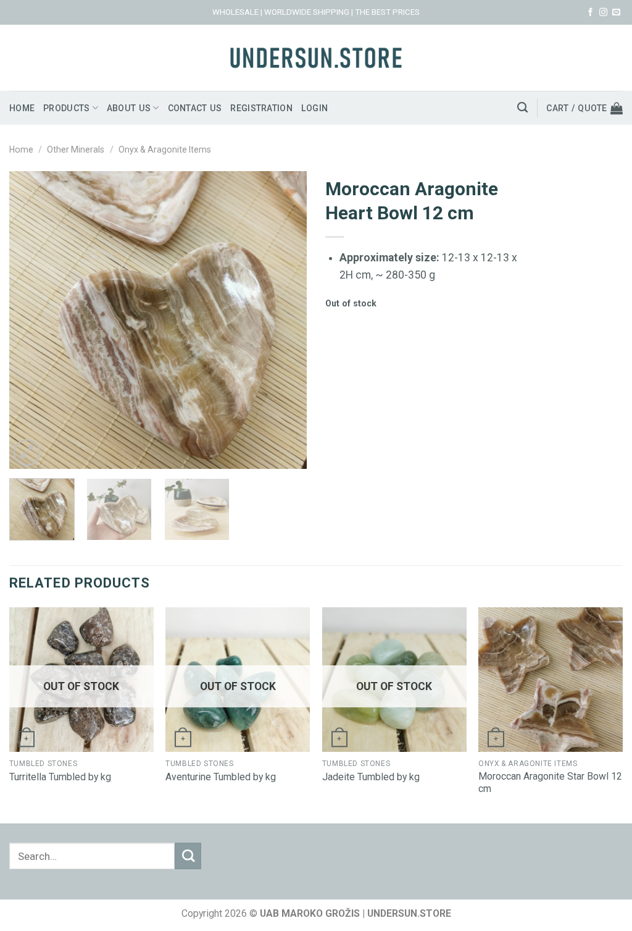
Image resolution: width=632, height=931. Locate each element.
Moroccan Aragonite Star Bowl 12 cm (550, 782)
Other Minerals (75, 149)
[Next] (285, 320)
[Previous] (31, 320)
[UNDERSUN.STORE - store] (316, 58)
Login (314, 108)
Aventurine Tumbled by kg (220, 777)
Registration (261, 108)
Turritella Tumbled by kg (60, 777)
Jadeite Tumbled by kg (371, 777)
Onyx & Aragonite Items (164, 149)
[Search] (522, 107)
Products (66, 108)
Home (22, 108)
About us (129, 108)
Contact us (195, 108)
